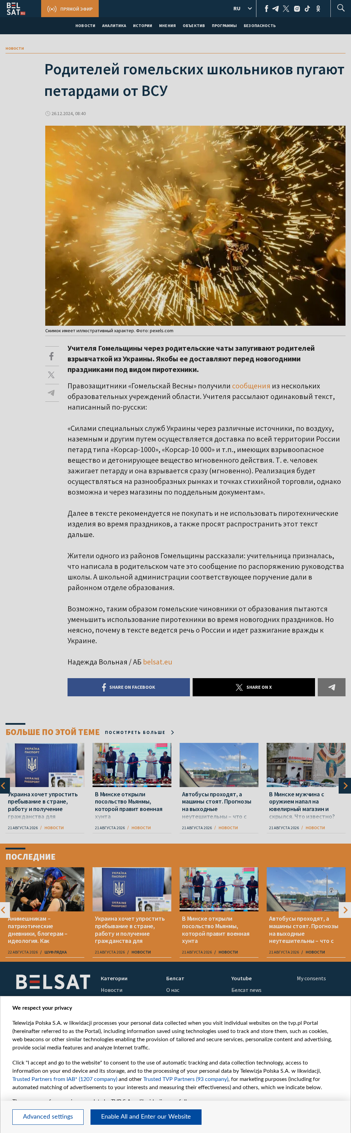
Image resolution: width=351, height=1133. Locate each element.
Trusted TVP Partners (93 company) (185, 1079)
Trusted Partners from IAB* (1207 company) (64, 1079)
